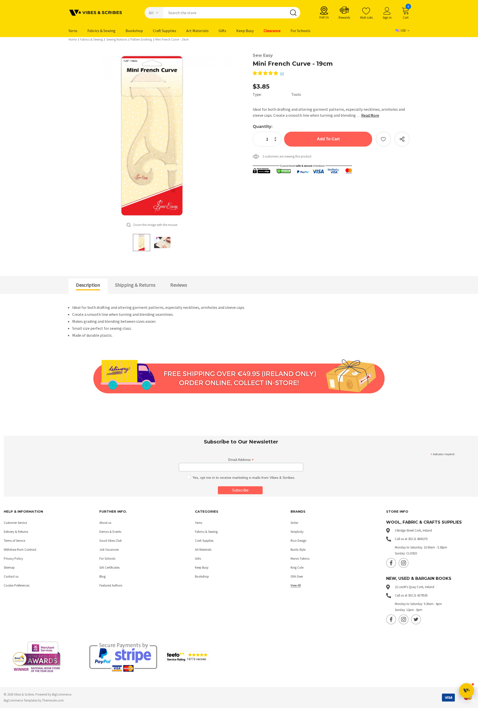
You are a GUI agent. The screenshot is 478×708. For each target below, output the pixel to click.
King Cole (297, 567)
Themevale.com (53, 700)
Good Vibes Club (110, 541)
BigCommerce (61, 694)
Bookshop (202, 576)
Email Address (241, 459)
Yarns (198, 523)
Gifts (198, 558)
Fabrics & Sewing (206, 532)
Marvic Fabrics (300, 558)
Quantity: (262, 126)
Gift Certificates (109, 567)
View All (296, 585)
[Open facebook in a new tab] (391, 563)
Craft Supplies (204, 541)
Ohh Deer (297, 576)
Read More (370, 115)
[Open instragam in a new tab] (404, 563)
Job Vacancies (109, 549)
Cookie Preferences (16, 585)
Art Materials (203, 549)
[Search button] (293, 12)
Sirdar (294, 523)
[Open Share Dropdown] (402, 139)
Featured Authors (110, 585)
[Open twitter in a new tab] (416, 619)
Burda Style (298, 549)
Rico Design (298, 541)
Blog (102, 576)
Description (88, 285)
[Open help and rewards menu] (466, 690)
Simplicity (297, 532)
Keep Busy (201, 567)
